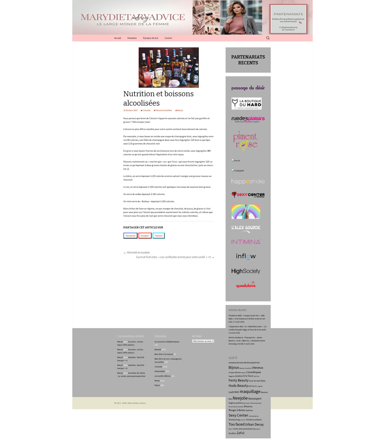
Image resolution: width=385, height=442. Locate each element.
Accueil (117, 38)
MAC (236, 392)
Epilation (239, 376)
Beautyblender (253, 362)
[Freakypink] (238, 170)
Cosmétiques (253, 372)
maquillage (250, 391)
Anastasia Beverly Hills (238, 362)
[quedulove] (246, 284)
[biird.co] (246, 211)
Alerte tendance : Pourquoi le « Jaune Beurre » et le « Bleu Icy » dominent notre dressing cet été (247, 340)
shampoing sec (254, 416)
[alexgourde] (246, 229)
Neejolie (240, 398)
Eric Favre (248, 375)
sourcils (242, 420)
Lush (231, 392)
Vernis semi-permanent (243, 429)
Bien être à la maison (164, 354)
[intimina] (246, 241)
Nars (230, 399)
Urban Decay (254, 424)
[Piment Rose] (245, 140)
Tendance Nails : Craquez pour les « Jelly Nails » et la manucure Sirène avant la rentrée (247, 318)
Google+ (145, 235)
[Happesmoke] (248, 181)
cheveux (257, 367)
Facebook (130, 235)
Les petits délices (163, 376)
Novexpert (254, 398)
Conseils (147, 110)
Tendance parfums (254, 419)
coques (243, 373)
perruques (246, 403)
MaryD (180, 110)
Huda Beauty (238, 385)
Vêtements (256, 429)
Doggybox (232, 376)
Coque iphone (235, 372)
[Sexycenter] (248, 194)
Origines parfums (236, 403)
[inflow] (246, 256)
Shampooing (234, 419)
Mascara (264, 392)
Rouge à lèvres (237, 410)
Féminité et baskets (136, 252)
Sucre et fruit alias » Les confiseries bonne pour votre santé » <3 (175, 257)
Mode (157, 380)
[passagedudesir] (248, 88)
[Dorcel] (236, 160)
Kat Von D (252, 386)
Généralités (160, 371)
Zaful (240, 433)
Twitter (159, 235)
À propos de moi (150, 38)
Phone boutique (256, 403)
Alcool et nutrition (164, 110)
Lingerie (259, 386)
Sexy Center (238, 415)
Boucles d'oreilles (245, 368)
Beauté (158, 349)
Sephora (249, 410)
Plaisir (157, 385)
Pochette (240, 407)
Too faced (236, 424)
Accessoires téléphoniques (167, 341)
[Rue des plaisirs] (248, 119)
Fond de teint (254, 381)
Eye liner (256, 376)
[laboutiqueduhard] (247, 103)
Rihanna (248, 406)
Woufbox (232, 433)
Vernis (231, 429)
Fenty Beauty (238, 380)
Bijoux (234, 367)
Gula (263, 380)
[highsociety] (246, 271)
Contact (168, 38)
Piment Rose (233, 407)
